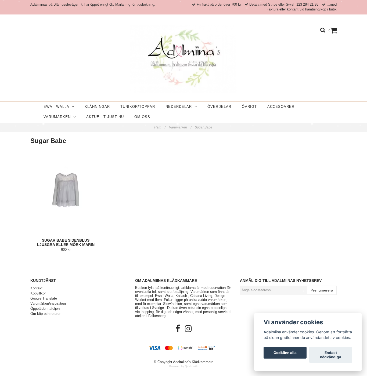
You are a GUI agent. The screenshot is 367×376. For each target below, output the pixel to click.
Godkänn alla (285, 353)
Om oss (142, 117)
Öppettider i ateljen (45, 309)
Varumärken (58, 117)
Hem (159, 127)
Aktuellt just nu (105, 117)
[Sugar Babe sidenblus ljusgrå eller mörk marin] (65, 193)
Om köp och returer (45, 314)
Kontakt (36, 288)
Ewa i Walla (58, 107)
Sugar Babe (204, 127)
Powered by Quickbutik (183, 366)
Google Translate (43, 298)
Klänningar (97, 107)
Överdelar (219, 107)
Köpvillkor (38, 293)
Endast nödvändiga (330, 355)
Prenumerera (322, 290)
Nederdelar (180, 107)
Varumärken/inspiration (48, 303)
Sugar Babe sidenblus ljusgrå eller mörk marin (66, 242)
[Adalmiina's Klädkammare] (183, 59)
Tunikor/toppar (137, 107)
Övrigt (249, 107)
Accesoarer (280, 107)
